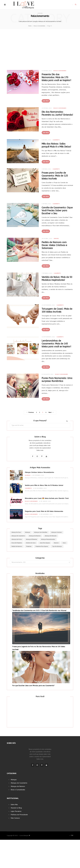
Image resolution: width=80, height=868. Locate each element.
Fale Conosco (15, 818)
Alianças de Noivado (50, 536)
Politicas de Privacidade (19, 815)
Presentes (28, 546)
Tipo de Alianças (57, 546)
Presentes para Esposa (42, 546)
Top (71, 835)
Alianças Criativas (56, 532)
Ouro (64, 543)
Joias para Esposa (45, 543)
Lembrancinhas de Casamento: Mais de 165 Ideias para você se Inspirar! (56, 343)
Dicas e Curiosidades (59, 70)
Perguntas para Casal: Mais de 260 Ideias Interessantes (44, 511)
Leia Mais (46, 101)
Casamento (56, 140)
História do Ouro (31, 543)
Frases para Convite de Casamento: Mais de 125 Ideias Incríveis (55, 175)
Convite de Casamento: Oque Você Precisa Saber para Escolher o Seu (57, 210)
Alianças (27, 475)
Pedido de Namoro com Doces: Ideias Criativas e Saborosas (54, 245)
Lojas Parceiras (16, 811)
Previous (31, 412)
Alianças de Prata (17, 539)
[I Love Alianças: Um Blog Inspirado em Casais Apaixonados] (24, 4)
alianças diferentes (31, 539)
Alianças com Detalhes (40, 532)
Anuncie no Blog (16, 808)
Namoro (56, 238)
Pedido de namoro (17, 546)
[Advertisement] (40, 50)
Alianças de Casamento (18, 536)
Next (50, 412)
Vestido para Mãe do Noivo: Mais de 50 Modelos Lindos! (44, 485)
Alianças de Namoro (35, 536)
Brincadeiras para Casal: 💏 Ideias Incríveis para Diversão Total (47, 498)
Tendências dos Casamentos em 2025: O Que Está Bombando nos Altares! (39, 610)
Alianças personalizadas (48, 539)
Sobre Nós (14, 804)
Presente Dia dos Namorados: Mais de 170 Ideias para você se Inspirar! (56, 77)
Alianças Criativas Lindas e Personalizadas (39, 472)
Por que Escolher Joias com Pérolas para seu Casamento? (33, 685)
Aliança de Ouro (16, 532)
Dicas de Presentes (17, 543)
